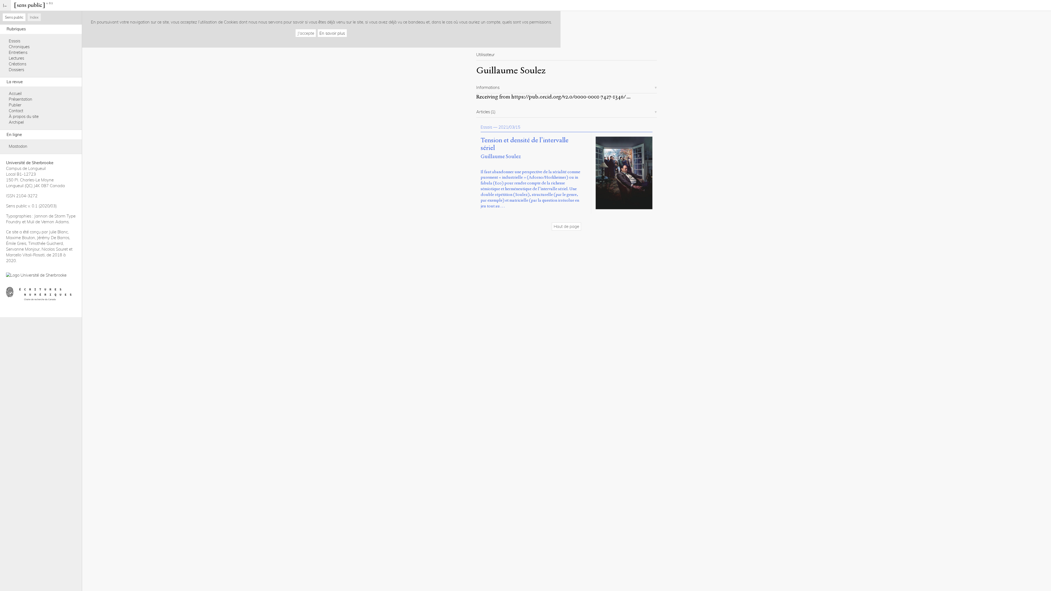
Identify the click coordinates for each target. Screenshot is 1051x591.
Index (34, 17)
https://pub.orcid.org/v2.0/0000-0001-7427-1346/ (568, 97)
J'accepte (306, 33)
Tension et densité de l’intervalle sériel (524, 144)
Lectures (16, 58)
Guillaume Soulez (501, 156)
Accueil (15, 93)
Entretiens (18, 52)
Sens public (14, 17)
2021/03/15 (509, 127)
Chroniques (19, 46)
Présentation (20, 99)
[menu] (5, 5)
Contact (16, 110)
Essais (14, 41)
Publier (15, 105)
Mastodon (18, 146)
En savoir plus (332, 33)
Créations (17, 63)
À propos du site (24, 116)
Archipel (16, 122)
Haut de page (566, 226)
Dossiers (16, 69)
